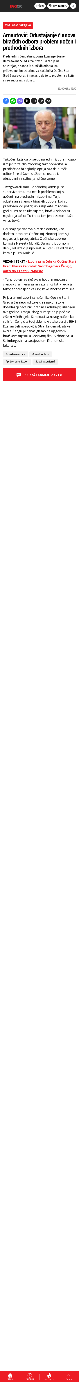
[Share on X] (27, 101)
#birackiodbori (40, 354)
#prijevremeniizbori (17, 361)
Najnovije (30, 1379)
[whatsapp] (13, 101)
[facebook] (6, 101)
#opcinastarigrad (45, 361)
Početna (10, 1379)
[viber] (20, 101)
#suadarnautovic (15, 354)
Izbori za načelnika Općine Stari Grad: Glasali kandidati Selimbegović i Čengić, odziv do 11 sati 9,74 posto (39, 266)
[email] (34, 101)
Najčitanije (49, 1379)
